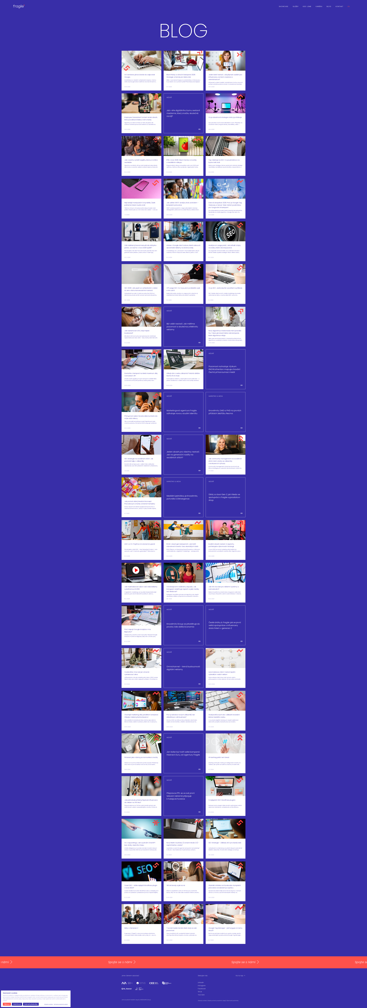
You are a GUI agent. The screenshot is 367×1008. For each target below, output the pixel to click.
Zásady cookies (48, 1004)
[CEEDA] (155, 984)
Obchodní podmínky (233, 1000)
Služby (296, 6)
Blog (329, 6)
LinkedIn (201, 982)
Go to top (240, 976)
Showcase (283, 6)
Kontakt (339, 6)
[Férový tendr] (142, 984)
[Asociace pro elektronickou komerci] (140, 990)
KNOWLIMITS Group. (145, 1000)
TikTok (200, 992)
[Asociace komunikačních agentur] (129, 984)
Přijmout (7, 1004)
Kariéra (319, 6)
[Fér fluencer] (128, 990)
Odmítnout (17, 1004)
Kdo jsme (307, 6)
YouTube (201, 995)
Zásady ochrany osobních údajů (216, 1000)
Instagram (202, 985)
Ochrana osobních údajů (61, 1004)
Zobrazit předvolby (30, 1004)
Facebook (202, 989)
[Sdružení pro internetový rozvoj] (168, 984)
